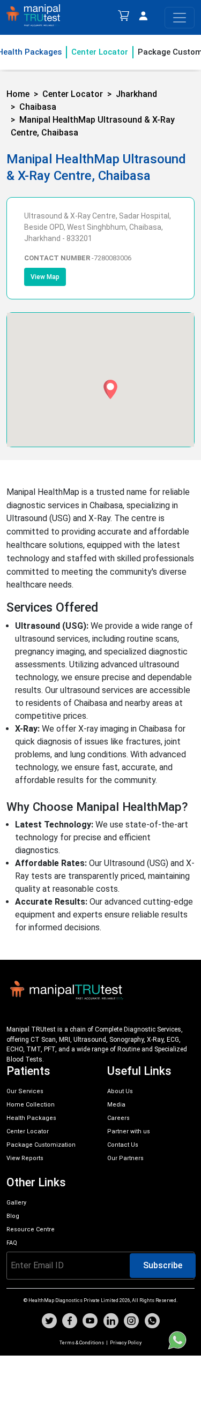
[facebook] (69, 1322)
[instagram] (131, 1322)
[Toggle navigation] (180, 17)
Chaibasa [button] (37, 107)
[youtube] (90, 1322)
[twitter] (49, 1322)
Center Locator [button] (72, 94)
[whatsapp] (152, 1322)
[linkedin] (110, 1322)
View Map (45, 277)
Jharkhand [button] (136, 94)
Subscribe (162, 1265)
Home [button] (17, 94)
